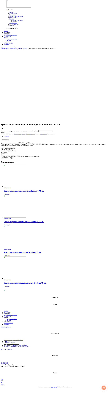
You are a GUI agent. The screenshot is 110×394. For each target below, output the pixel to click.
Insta (2, 380)
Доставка (9, 320)
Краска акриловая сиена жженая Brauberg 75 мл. (24, 222)
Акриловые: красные (21, 48)
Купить (2, 132)
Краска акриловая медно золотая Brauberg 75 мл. (24, 191)
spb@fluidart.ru (4, 363)
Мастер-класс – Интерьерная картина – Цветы (15, 345)
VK (1, 382)
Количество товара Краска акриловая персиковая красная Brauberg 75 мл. (19, 131)
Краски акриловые (10, 48)
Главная (3, 48)
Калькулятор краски (6, 327)
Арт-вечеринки (7, 321)
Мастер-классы (7, 312)
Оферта (2, 384)
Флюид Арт (7, 341)
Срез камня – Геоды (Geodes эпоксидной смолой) (16, 346)
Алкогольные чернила (9, 342)
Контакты (6, 324)
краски (45, 134)
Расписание (7, 313)
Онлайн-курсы (7, 316)
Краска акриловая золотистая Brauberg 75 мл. (22, 252)
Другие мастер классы (6, 349)
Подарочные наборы (12, 319)
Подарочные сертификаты (10, 315)
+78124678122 (4, 362)
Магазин (6, 317)
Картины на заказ (8, 323)
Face (2, 379)
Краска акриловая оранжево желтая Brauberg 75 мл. (25, 283)
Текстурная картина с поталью (11, 344)
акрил (41, 134)
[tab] (56, 136)
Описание (6, 136)
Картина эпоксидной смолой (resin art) (13, 340)
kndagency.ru (54, 387)
